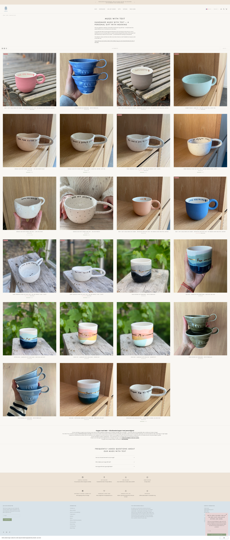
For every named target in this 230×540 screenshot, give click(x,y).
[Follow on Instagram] (6, 532)
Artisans (125, 9)
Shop (96, 9)
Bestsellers (102, 9)
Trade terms (72, 514)
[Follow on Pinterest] (9, 532)
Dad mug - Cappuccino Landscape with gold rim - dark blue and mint (86, 418)
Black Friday (72, 528)
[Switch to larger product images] (2, 48)
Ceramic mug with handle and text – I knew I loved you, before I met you (86, 169)
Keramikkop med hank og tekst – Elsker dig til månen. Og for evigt (143, 418)
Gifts (119, 9)
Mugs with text (13, 15)
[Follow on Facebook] (3, 532)
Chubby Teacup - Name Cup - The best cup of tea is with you (200, 108)
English (215, 9)
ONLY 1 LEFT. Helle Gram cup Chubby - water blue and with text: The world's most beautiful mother (29, 108)
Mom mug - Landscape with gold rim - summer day (143, 357)
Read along (133, 9)
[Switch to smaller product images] (4, 48)
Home (4, 15)
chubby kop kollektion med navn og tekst (130, 437)
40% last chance (111, 9)
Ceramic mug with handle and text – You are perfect (86, 231)
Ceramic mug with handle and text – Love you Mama (29, 231)
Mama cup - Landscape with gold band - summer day (86, 357)
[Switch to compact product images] (6, 48)
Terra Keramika (125, 439)
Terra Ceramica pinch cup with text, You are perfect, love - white (143, 169)
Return (71, 518)
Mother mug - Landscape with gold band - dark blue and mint (29, 357)
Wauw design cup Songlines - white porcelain (86, 108)
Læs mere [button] (43, 537)
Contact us (72, 508)
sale (118, 2)
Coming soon (73, 526)
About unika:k (73, 510)
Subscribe (7, 519)
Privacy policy (73, 522)
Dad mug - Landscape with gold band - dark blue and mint (200, 294)
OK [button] (224, 537)
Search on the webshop (75, 512)
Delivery (71, 516)
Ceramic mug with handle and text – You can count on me (30, 169)
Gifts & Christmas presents (75, 520)
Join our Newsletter (216, 534)
